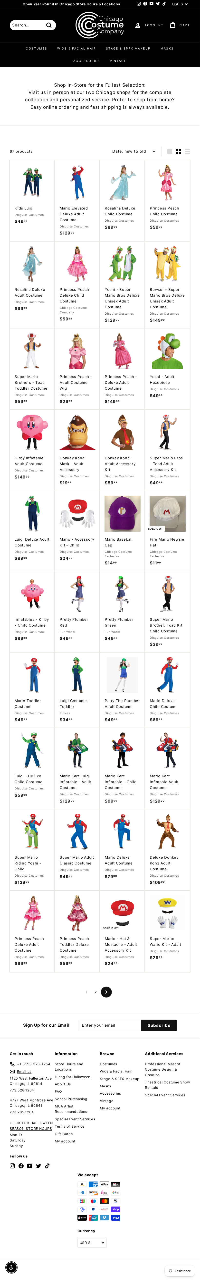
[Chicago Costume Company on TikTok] (47, 1165)
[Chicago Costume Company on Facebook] (21, 1165)
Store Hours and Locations (69, 1066)
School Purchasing (71, 1099)
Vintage (118, 61)
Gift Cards (64, 1134)
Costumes (36, 48)
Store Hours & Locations (98, 4)
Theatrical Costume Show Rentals (167, 1085)
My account (65, 1141)
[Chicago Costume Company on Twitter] (38, 1165)
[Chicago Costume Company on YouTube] (29, 1165)
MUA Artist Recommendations (71, 1109)
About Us (63, 1084)
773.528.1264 (22, 1090)
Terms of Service (70, 1126)
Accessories (86, 61)
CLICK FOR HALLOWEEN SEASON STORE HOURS (31, 1125)
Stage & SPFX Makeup (128, 48)
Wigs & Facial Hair (76, 48)
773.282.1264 (22, 1112)
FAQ (58, 1091)
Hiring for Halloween (72, 1077)
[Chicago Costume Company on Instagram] (12, 1165)
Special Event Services (75, 1119)
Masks (167, 48)
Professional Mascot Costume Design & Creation (162, 1069)
